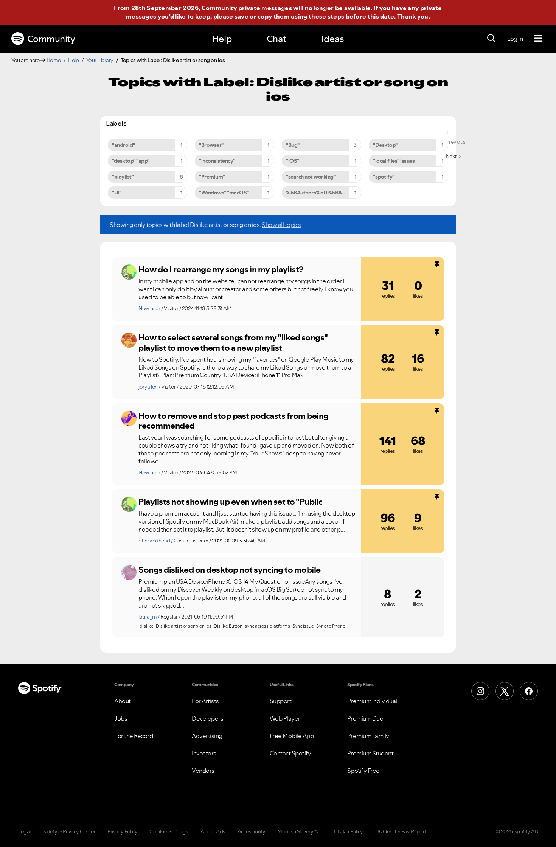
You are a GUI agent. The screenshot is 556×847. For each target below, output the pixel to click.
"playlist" (123, 176)
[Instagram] (480, 691)
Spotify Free (363, 770)
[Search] (491, 39)
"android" (123, 145)
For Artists (205, 701)
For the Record (133, 736)
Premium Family (368, 736)
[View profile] (129, 272)
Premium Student (370, 753)
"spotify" (383, 176)
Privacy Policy (122, 831)
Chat (276, 39)
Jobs (120, 718)
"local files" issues (394, 161)
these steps (326, 16)
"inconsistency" (217, 161)
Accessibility (252, 831)
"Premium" (212, 176)
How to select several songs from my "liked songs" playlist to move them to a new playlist (233, 343)
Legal (24, 831)
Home (54, 60)
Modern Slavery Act (299, 831)
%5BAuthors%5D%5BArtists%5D (323, 192)
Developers (207, 718)
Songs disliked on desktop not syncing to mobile (229, 570)
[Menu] (538, 38)
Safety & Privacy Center (69, 831)
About (122, 701)
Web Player (285, 718)
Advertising (207, 736)
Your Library (99, 60)
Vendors (203, 770)
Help (222, 39)
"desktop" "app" (130, 161)
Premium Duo (365, 718)
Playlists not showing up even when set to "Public (230, 502)
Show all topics (281, 225)
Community (51, 39)
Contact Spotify (290, 753)
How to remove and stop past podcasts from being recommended (233, 421)
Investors (204, 753)
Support (281, 701)
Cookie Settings (168, 831)
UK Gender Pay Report (400, 831)
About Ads (212, 831)
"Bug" (293, 145)
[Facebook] (529, 691)
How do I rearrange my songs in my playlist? (220, 269)
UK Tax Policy (348, 831)
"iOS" (292, 161)
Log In (515, 38)
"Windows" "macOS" (224, 192)
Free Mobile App (292, 736)
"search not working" (310, 176)
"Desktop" (385, 145)
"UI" (116, 192)
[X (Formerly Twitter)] (504, 691)
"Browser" (211, 145)
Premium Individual (372, 701)
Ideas (332, 39)
